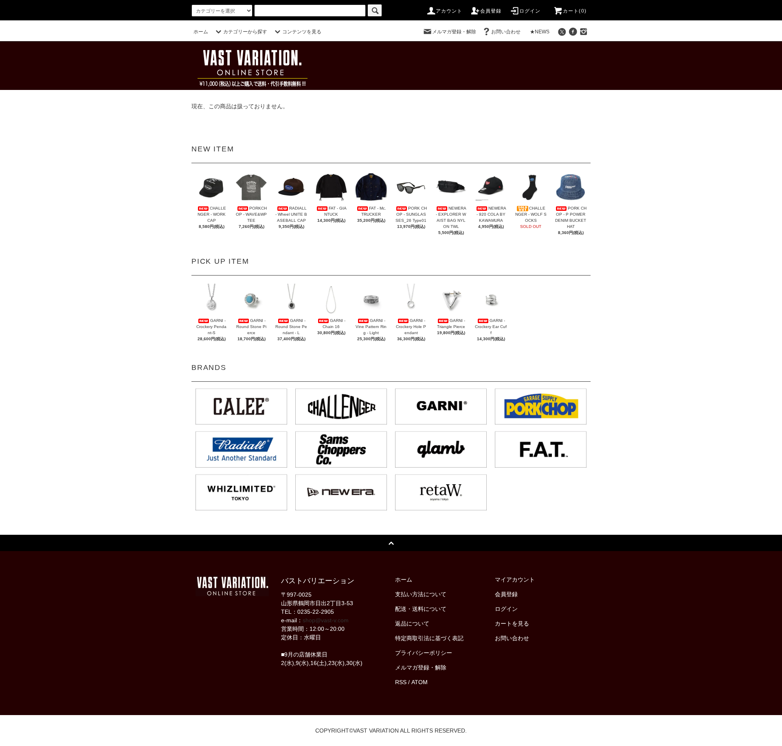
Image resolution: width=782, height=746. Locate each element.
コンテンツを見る (301, 32)
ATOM (419, 682)
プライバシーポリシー (423, 653)
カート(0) (574, 11)
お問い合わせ (506, 32)
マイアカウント (515, 579)
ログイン (530, 11)
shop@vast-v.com (326, 620)
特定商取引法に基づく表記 (429, 638)
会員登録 (491, 11)
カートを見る (512, 623)
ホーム (200, 32)
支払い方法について (420, 594)
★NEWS (539, 32)
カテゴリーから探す (245, 32)
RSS (400, 682)
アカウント (449, 11)
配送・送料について (420, 609)
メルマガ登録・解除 (454, 32)
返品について (412, 623)
